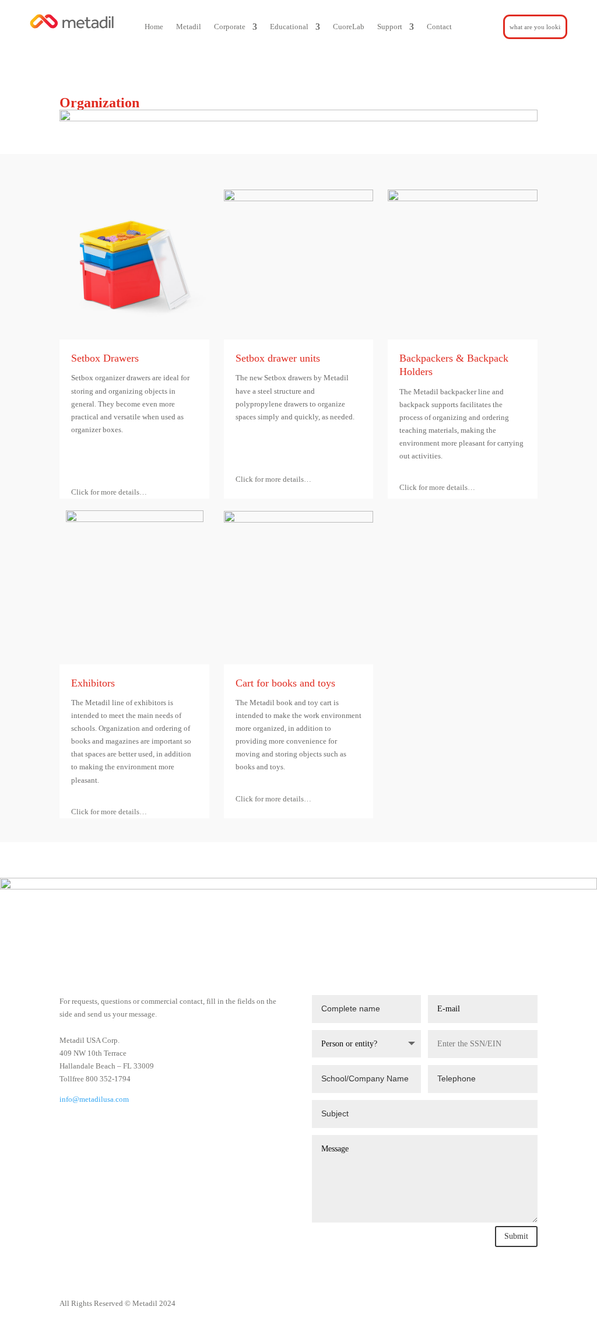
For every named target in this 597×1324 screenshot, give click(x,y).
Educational (289, 27)
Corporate (229, 27)
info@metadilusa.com (94, 1099)
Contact (439, 27)
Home (154, 27)
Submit (516, 1236)
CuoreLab (348, 27)
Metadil (188, 27)
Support (389, 27)
